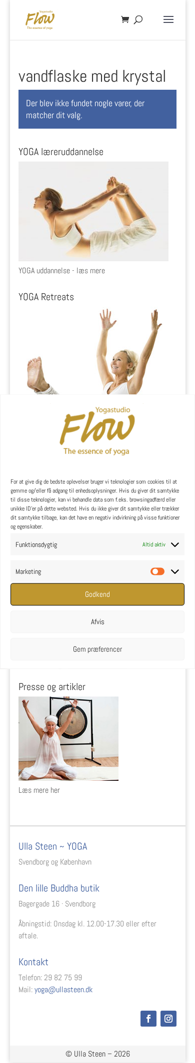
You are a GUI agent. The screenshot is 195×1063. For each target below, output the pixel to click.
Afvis (97, 621)
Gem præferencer (97, 649)
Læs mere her (39, 790)
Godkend (97, 594)
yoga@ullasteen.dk (63, 989)
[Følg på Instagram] (168, 1019)
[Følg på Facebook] (148, 1019)
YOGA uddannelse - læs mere (61, 270)
